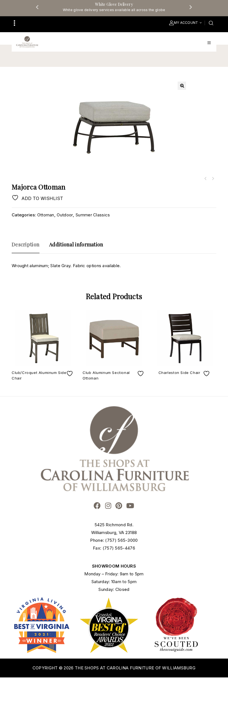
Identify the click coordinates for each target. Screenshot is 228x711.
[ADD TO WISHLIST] (70, 373)
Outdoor (65, 214)
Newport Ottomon (205, 179)
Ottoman (45, 214)
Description (25, 244)
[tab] (28, 247)
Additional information (76, 244)
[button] (182, 86)
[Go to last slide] (37, 7)
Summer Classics (93, 214)
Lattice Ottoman (213, 179)
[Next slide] (190, 7)
